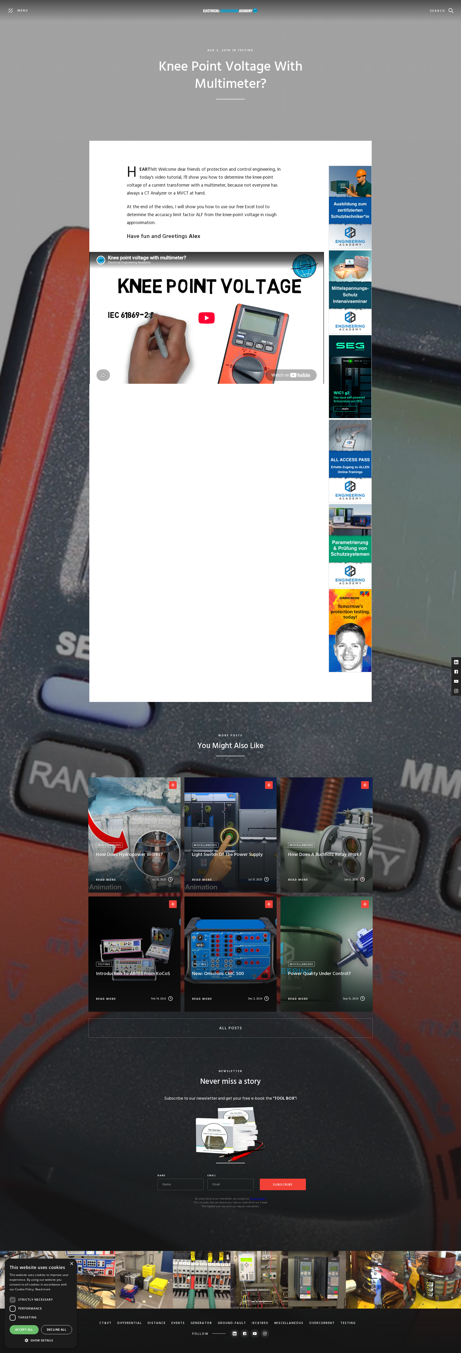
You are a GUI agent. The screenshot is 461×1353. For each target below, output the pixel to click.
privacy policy (258, 1199)
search (437, 10)
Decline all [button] (56, 1330)
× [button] (71, 1264)
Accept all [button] (24, 1330)
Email (211, 1175)
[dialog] (41, 1303)
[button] (41, 1340)
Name (162, 1175)
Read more (43, 1289)
